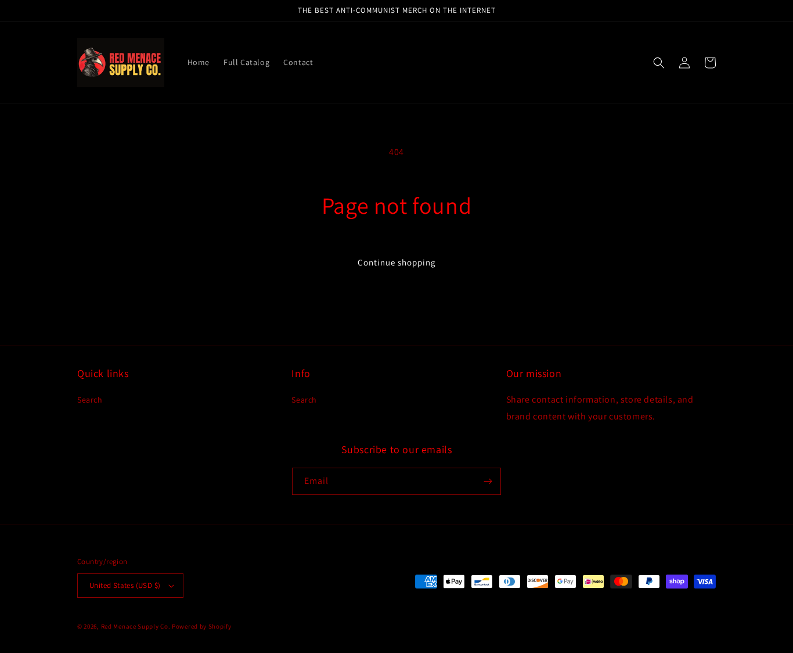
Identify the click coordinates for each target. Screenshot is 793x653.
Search (90, 399)
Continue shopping (397, 262)
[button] (659, 63)
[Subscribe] (487, 481)
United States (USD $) (124, 585)
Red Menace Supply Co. (136, 626)
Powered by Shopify (202, 626)
